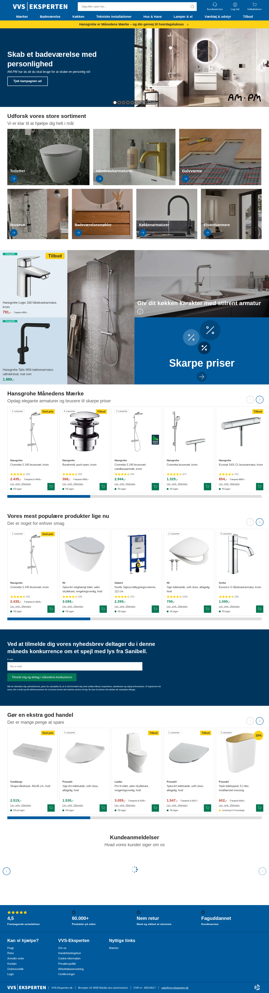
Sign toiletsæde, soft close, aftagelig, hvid (188, 589)
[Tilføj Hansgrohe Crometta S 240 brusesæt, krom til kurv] (51, 486)
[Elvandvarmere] (231, 238)
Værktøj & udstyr (218, 16)
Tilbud (248, 16)
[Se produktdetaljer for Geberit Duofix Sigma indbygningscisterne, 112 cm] (137, 554)
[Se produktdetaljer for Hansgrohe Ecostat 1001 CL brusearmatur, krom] (241, 431)
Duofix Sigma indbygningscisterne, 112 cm (135, 589)
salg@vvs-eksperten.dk (174, 987)
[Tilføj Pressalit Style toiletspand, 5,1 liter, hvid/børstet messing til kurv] (259, 808)
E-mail (10, 659)
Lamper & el (183, 16)
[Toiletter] (48, 184)
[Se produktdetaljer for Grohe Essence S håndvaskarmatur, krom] (241, 554)
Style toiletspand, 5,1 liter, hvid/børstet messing (234, 788)
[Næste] (261, 67)
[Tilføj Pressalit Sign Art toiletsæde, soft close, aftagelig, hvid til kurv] (103, 808)
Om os (62, 947)
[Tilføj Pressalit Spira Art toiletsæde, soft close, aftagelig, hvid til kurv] (207, 808)
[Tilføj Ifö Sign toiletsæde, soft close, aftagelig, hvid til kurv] (207, 609)
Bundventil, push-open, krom (79, 464)
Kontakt (11, 963)
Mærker (22, 16)
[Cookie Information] (257, 988)
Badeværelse (50, 16)
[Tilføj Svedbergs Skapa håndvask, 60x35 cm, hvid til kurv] (51, 808)
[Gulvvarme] (220, 184)
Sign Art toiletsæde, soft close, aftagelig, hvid (80, 788)
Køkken (78, 16)
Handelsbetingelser (69, 953)
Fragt (10, 947)
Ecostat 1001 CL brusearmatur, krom (241, 464)
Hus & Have (152, 16)
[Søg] (192, 6)
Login (10, 974)
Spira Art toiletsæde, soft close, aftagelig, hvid (185, 788)
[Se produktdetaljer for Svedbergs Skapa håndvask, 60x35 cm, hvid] (32, 753)
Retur (10, 953)
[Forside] (40, 6)
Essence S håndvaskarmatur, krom (240, 587)
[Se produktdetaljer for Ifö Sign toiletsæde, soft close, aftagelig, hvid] (189, 554)
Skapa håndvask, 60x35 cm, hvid (30, 786)
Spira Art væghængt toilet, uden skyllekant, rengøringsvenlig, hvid (82, 589)
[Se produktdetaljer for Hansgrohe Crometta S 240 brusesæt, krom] (32, 431)
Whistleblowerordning (71, 969)
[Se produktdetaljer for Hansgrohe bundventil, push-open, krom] (85, 431)
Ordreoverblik (15, 969)
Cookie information (69, 958)
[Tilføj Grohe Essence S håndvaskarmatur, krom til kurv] (259, 609)
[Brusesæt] (37, 238)
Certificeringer (66, 974)
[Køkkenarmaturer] (166, 238)
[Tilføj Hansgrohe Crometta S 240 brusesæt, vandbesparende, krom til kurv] (155, 486)
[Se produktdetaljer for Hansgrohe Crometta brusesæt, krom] (189, 431)
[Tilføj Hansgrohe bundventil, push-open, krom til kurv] (103, 486)
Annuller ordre (15, 958)
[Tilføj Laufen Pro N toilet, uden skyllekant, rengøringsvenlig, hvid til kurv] (155, 808)
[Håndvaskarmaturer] (134, 184)
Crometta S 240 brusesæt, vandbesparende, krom (130, 466)
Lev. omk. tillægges (20, 484)
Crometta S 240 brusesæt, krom (29, 464)
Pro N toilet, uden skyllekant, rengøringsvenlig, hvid (132, 788)
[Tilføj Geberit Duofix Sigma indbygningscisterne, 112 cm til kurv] (155, 609)
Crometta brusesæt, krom (182, 464)
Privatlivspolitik (67, 963)
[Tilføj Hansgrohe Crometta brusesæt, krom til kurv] (207, 486)
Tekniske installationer (114, 16)
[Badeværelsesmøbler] (102, 238)
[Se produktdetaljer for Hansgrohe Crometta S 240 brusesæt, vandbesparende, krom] (137, 431)
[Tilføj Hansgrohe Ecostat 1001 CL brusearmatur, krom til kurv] (259, 486)
